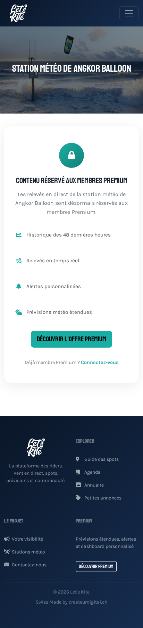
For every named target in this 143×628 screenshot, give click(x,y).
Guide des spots (101, 459)
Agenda (92, 472)
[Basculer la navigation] (129, 13)
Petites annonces (102, 498)
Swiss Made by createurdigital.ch (71, 602)
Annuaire (93, 485)
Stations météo (28, 552)
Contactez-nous (29, 565)
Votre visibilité (27, 539)
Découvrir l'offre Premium (71, 339)
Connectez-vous (100, 362)
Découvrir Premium (96, 566)
